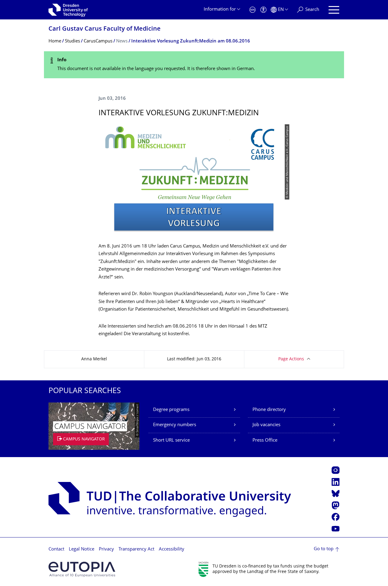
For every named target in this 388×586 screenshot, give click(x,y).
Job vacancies (266, 425)
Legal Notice (81, 549)
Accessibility (171, 549)
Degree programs (171, 410)
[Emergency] (252, 10)
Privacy (106, 549)
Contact (56, 549)
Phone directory (269, 410)
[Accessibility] (263, 10)
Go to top (323, 549)
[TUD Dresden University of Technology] (68, 10)
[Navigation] (334, 10)
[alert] (194, 64)
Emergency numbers (174, 425)
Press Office (265, 440)
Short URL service (171, 440)
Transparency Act (136, 549)
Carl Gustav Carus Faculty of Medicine (104, 29)
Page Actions (291, 359)
